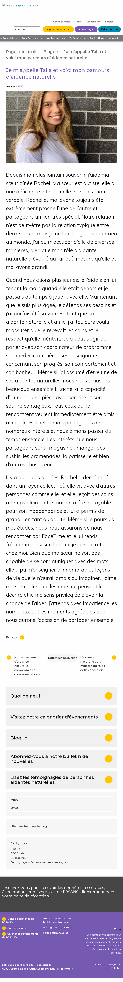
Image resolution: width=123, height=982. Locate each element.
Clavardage (86, 29)
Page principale (22, 51)
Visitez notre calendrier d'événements (54, 717)
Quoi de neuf (25, 696)
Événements (77, 38)
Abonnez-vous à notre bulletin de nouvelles (49, 759)
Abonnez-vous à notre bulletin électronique (57, 920)
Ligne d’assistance (58, 29)
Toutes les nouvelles (62, 658)
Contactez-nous (17, 928)
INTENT (116, 968)
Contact (113, 38)
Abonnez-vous (61, 21)
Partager (12, 637)
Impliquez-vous (56, 38)
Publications (97, 38)
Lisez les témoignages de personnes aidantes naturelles (52, 780)
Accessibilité (93, 21)
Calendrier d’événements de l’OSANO (20, 935)
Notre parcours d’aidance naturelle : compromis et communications (27, 666)
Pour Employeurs (32, 38)
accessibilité (44, 965)
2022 (15, 800)
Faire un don (109, 29)
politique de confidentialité (18, 965)
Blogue (50, 51)
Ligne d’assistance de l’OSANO (18, 920)
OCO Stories (18, 853)
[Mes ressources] (118, 21)
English (109, 21)
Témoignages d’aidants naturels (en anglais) (39, 862)
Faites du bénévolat (55, 933)
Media (78, 21)
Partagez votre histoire (57, 927)
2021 (14, 807)
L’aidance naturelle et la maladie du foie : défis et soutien (92, 664)
